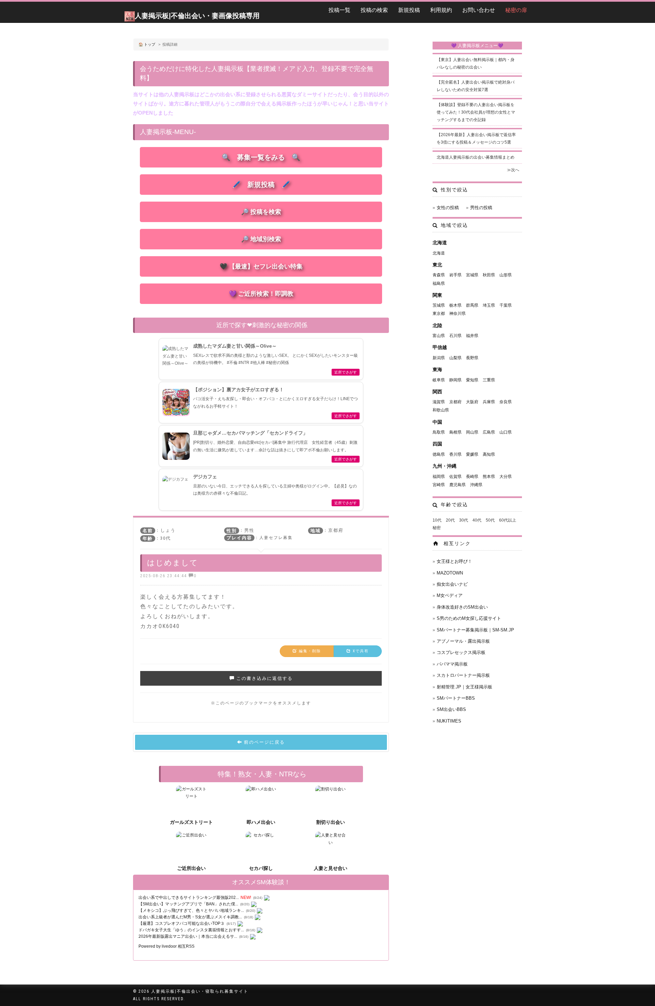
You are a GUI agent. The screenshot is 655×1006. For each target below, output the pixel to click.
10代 (437, 520)
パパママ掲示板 (452, 664)
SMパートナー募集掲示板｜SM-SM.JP (475, 629)
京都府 (455, 401)
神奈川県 (457, 313)
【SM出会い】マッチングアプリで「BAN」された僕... (188, 904)
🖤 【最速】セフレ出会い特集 (261, 266)
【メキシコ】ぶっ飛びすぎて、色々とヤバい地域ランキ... (191, 910)
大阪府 (472, 401)
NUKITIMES (449, 721)
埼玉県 (489, 305)
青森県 (439, 275)
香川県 (455, 454)
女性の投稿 (448, 207)
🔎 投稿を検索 (261, 211)
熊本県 (489, 476)
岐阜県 (439, 380)
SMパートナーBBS (456, 698)
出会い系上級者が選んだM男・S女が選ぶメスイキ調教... (190, 917)
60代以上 (507, 520)
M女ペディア (450, 595)
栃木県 (455, 305)
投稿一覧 (339, 10)
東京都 (439, 313)
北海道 (440, 242)
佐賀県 (455, 476)
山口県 (505, 432)
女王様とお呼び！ (454, 561)
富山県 (439, 335)
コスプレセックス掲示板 (461, 652)
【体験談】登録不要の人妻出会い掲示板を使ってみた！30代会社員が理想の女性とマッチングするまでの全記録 (476, 112)
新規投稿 (409, 10)
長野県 (472, 357)
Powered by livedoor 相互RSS (166, 946)
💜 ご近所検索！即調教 (261, 293)
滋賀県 (439, 401)
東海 (437, 369)
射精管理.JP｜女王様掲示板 (464, 686)
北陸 (437, 325)
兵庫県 (489, 401)
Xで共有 (360, 651)
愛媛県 (472, 454)
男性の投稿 (481, 207)
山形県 (505, 275)
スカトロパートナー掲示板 (463, 675)
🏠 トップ (147, 44)
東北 (437, 264)
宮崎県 (439, 484)
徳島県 (439, 454)
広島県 (489, 432)
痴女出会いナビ (452, 584)
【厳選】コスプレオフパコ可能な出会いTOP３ (181, 923)
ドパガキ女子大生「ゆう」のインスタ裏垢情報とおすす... (191, 930)
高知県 (489, 454)
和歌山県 (441, 410)
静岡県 (455, 380)
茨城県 (439, 305)
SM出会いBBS (451, 709)
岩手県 (455, 275)
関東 (437, 295)
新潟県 (439, 357)
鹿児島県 (457, 484)
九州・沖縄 (444, 466)
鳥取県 (439, 432)
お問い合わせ (478, 10)
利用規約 (441, 10)
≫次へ (513, 169)
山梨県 (455, 357)
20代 (450, 520)
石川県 (455, 335)
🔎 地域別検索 (261, 239)
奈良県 (505, 401)
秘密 (437, 527)
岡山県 (472, 432)
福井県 (472, 335)
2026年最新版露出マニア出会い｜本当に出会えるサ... (188, 936)
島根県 (455, 432)
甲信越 (440, 347)
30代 (463, 520)
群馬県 (472, 305)
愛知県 (472, 380)
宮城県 (472, 275)
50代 (490, 520)
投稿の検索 (374, 10)
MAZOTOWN (450, 572)
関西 (437, 391)
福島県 (439, 283)
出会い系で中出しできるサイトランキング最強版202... (189, 897)
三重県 (489, 380)
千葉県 (505, 305)
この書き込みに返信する (264, 678)
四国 (437, 444)
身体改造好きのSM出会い (462, 607)
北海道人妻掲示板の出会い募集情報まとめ (475, 157)
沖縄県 (476, 484)
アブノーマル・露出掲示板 (463, 641)
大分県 (505, 476)
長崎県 (472, 476)
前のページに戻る (263, 742)
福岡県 (439, 476)
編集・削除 (309, 651)
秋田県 (489, 275)
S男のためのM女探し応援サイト (469, 618)
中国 (437, 422)
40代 (476, 520)
